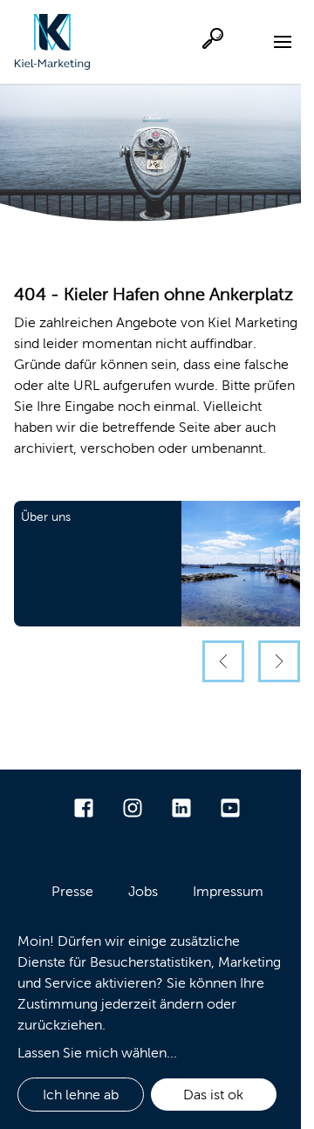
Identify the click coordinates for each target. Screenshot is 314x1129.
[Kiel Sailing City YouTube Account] (230, 807)
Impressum (228, 891)
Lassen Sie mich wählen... (97, 1052)
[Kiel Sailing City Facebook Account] (83, 807)
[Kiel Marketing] (52, 42)
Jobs (143, 891)
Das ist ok (213, 1094)
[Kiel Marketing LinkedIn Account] (181, 807)
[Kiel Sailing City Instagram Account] (132, 807)
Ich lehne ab (81, 1094)
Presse (72, 891)
